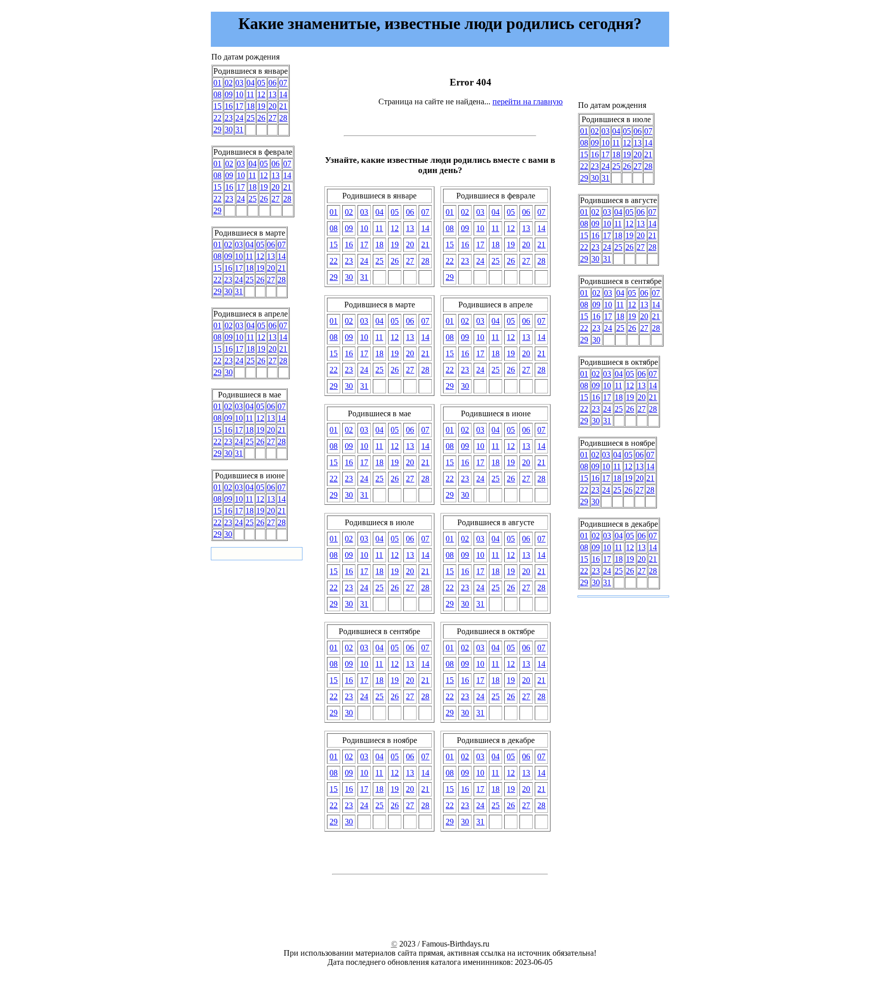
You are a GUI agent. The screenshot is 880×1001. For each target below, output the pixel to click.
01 (217, 82)
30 (229, 129)
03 (239, 82)
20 (272, 106)
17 (239, 106)
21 (283, 106)
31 (239, 129)
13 (272, 94)
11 (250, 94)
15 (217, 106)
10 (239, 94)
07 (283, 82)
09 (229, 94)
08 (217, 94)
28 (283, 117)
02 (229, 82)
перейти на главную (527, 101)
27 (272, 117)
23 (229, 117)
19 (261, 106)
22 (217, 117)
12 (261, 94)
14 (283, 94)
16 (229, 106)
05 (261, 82)
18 (250, 106)
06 (272, 82)
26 (261, 117)
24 (239, 117)
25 (250, 117)
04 (250, 82)
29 (217, 129)
